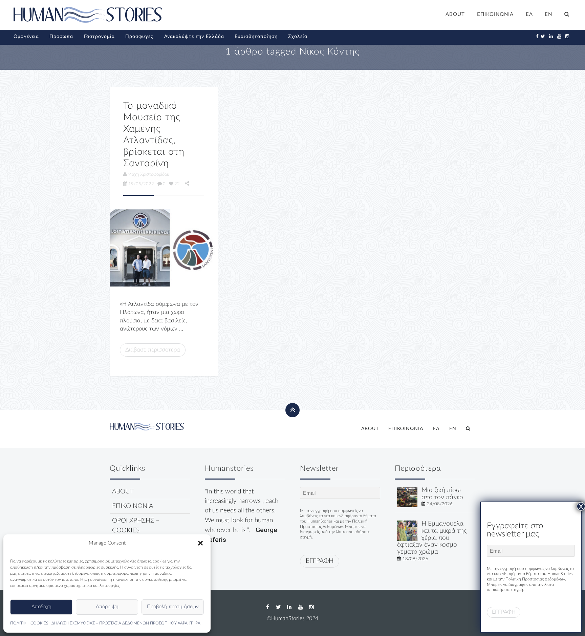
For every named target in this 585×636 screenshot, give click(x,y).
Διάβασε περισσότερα (152, 350)
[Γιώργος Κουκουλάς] (164, 248)
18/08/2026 (415, 558)
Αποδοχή (41, 606)
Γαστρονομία (99, 36)
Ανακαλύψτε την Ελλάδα (194, 36)
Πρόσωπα (61, 36)
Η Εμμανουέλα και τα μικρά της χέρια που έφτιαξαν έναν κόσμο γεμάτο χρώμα (432, 538)
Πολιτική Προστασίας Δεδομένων (535, 579)
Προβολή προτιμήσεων (173, 606)
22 (177, 184)
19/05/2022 (141, 184)
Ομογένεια (26, 36)
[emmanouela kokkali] (407, 530)
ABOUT (455, 14)
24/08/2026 (440, 504)
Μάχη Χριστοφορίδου (148, 174)
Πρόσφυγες (139, 36)
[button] (200, 543)
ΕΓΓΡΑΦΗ (319, 561)
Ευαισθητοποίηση (256, 36)
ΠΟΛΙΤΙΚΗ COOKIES (29, 623)
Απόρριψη (107, 606)
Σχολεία (297, 36)
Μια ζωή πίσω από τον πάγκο (442, 494)
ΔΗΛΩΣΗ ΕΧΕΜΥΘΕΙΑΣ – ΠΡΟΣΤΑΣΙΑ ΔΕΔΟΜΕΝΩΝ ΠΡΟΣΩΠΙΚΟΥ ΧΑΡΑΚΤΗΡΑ (125, 623)
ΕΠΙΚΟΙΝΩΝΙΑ (495, 14)
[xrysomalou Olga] (407, 497)
